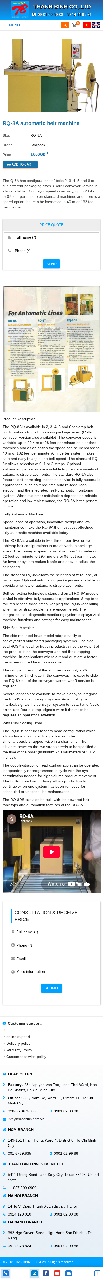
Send (51, 264)
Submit (52, 988)
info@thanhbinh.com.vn (26, 1119)
